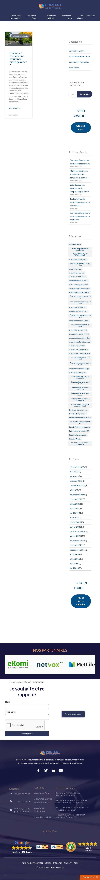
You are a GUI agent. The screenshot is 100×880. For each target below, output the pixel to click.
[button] (22, 846)
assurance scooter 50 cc (78, 311)
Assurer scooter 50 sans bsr (79, 342)
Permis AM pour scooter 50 (79, 427)
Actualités (90, 15)
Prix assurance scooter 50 (79, 431)
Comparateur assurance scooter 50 (80, 399)
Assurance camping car (78, 259)
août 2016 (74, 554)
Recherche (85, 94)
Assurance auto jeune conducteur (80, 249)
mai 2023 (74, 471)
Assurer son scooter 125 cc (79, 354)
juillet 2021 (75, 504)
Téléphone (10, 711)
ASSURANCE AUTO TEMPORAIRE (80, 255)
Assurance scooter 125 (78, 330)
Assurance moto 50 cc (77, 277)
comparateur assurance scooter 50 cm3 (80, 405)
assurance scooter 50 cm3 (79, 321)
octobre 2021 (76, 499)
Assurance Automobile (16, 16)
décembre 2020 (77, 531)
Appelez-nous (81, 127)
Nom (7, 701)
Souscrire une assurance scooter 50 (80, 443)
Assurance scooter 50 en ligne (80, 325)
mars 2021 (74, 517)
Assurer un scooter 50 (77, 372)
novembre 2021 (77, 494)
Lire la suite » (15, 108)
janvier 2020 (75, 536)
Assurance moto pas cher (78, 284)
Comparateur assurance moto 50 (80, 388)
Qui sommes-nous (66, 16)
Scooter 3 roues (75, 439)
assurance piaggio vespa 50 (79, 288)
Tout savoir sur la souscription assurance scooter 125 (80, 202)
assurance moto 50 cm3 (78, 281)
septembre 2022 (77, 485)
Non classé (74, 67)
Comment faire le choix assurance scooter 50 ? (67, 794)
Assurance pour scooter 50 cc (80, 297)
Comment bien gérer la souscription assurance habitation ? (80, 216)
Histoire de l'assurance (77, 414)
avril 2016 (74, 568)
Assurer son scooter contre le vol (80, 364)
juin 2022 (74, 490)
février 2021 (75, 522)
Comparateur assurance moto (80, 383)
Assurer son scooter (77, 346)
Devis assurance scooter (78, 410)
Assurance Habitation (51, 16)
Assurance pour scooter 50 (79, 292)
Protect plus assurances (78, 435)
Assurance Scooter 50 (77, 307)
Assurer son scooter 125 (78, 350)
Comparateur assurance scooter (80, 394)
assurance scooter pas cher (79, 338)
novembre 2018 (77, 540)
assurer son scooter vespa (79, 369)
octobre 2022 (76, 481)
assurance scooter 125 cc (79, 334)
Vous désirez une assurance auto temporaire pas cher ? (79, 188)
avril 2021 (74, 513)
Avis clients (80, 16)
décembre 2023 (77, 467)
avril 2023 (74, 476)
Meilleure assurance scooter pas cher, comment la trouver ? (79, 174)
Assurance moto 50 (76, 273)
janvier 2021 (75, 527)
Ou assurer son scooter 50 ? (80, 418)
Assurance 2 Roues (32, 16)
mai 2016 (74, 563)
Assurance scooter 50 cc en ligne (80, 316)
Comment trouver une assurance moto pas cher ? (18, 58)
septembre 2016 (77, 550)
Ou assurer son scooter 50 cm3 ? (80, 422)
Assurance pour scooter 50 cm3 (80, 302)
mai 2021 (74, 508)
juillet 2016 (75, 559)
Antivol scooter (75, 244)
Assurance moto (75, 269)
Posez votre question (81, 601)
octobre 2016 (76, 545)
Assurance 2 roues (77, 50)
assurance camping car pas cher (80, 264)
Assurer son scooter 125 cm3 (80, 358)
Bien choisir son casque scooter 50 (80, 377)
